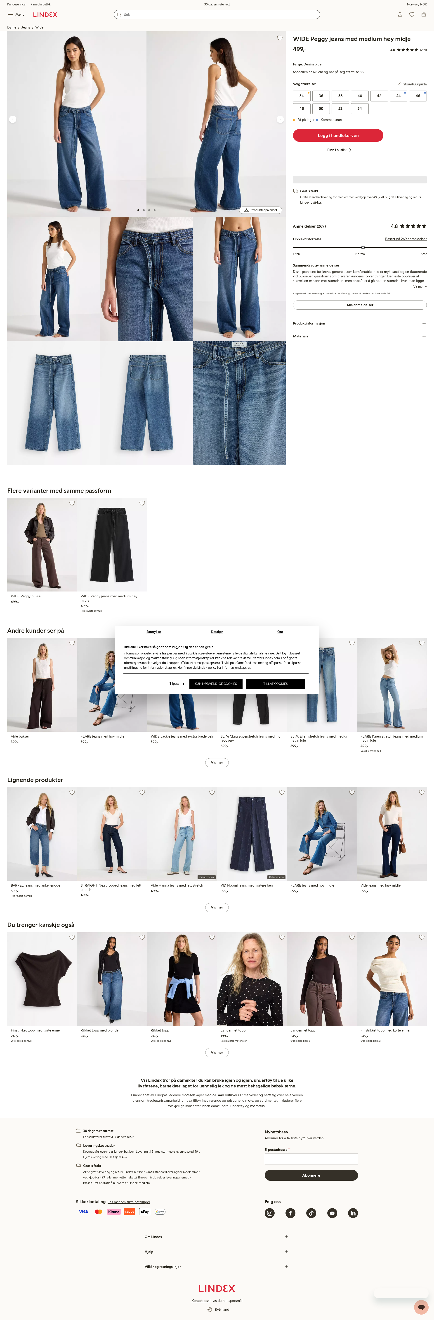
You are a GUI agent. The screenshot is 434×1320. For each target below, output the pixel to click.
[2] (143, 210)
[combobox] (217, 14)
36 (321, 95)
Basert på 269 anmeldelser (406, 239)
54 (360, 108)
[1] (138, 210)
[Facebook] (290, 1213)
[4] (154, 210)
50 (321, 108)
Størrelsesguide (415, 84)
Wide (39, 27)
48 (302, 108)
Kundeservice (16, 4)
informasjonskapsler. (236, 668)
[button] (76, 124)
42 (379, 95)
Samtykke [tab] (153, 632)
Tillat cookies (275, 684)
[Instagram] (270, 1213)
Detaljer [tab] (217, 632)
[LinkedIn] (353, 1213)
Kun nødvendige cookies (216, 684)
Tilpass (174, 684)
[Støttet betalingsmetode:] (169, 1212)
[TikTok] (311, 1213)
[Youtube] (332, 1213)
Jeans (25, 27)
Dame (11, 27)
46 (418, 95)
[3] (149, 210)
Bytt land (222, 1309)
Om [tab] (280, 632)
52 (340, 108)
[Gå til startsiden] (45, 14)
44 (398, 95)
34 (302, 95)
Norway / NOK (417, 4)
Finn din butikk (40, 4)
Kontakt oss (201, 1300)
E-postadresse (277, 1150)
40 (360, 95)
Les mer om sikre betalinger (129, 1202)
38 (340, 95)
